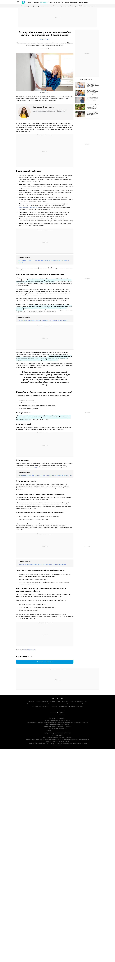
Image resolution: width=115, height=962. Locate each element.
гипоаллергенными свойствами (29, 207)
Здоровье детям (83, 2)
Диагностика (73, 2)
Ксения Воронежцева (29, 649)
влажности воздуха (32, 467)
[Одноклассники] (57, 698)
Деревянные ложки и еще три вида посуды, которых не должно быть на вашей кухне (45, 475)
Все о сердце (65, 2)
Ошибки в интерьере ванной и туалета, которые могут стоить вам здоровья (42, 564)
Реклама (52, 701)
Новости (29, 2)
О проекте (31, 701)
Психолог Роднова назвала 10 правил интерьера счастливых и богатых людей (42, 320)
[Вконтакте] (53, 698)
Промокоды (73, 6)
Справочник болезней (89, 6)
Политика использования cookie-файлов (77, 704)
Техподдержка (63, 706)
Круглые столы (65, 6)
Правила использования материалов (37, 704)
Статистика (54, 706)
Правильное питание (54, 2)
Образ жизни (43, 2)
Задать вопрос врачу (62, 701)
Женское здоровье (26, 6)
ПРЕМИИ (80, 6)
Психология (56, 6)
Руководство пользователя (76, 706)
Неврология (48, 6)
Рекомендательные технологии (40, 706)
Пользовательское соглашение (56, 704)
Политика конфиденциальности (78, 701)
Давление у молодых (38, 6)
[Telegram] (62, 698)
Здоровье (36, 2)
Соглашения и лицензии (42, 701)
